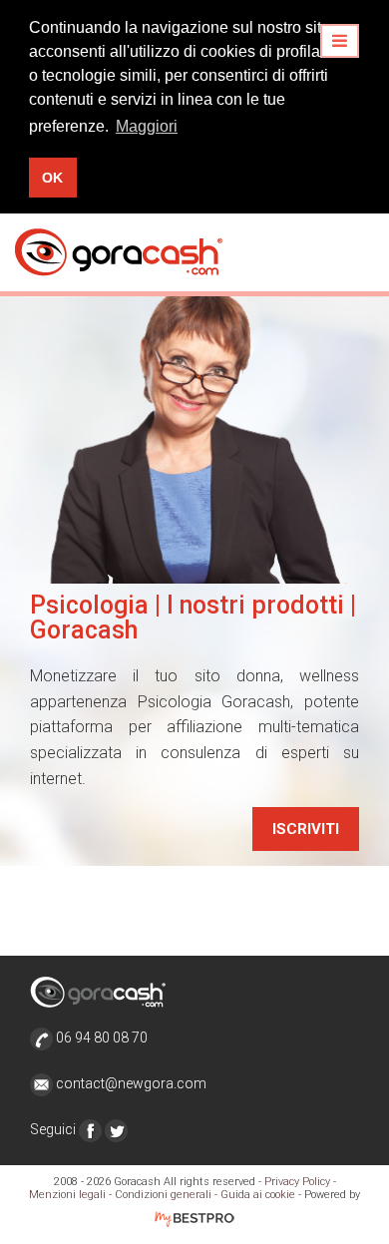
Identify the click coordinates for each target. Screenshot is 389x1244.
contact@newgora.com (131, 1083)
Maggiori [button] (147, 126)
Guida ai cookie (257, 1194)
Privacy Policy (297, 1181)
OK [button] (52, 178)
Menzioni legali (67, 1194)
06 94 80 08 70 (100, 1037)
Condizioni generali (163, 1194)
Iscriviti (305, 829)
